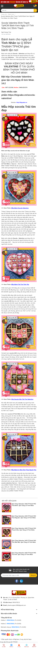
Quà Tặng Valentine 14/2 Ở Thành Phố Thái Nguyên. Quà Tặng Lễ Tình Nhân (24, 516)
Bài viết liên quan (9, 501)
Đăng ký (33, 575)
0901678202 (10, 623)
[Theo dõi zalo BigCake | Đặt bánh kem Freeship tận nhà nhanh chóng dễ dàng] (21, 581)
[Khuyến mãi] (19, 2)
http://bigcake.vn (21, 102)
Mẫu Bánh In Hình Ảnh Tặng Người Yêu (23, 470)
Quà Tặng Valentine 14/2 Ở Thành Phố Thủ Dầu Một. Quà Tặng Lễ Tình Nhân (24, 541)
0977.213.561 (9, 87)
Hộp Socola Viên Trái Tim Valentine (22, 399)
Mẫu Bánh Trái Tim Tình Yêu (20, 284)
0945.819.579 (23, 87)
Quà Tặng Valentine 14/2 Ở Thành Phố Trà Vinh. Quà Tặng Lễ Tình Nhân (24, 553)
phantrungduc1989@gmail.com (16, 605)
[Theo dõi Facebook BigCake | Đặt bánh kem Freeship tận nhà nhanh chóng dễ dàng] (16, 581)
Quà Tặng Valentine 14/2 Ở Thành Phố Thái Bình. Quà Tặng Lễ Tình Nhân (24, 504)
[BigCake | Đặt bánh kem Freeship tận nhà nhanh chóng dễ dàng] (19, 6)
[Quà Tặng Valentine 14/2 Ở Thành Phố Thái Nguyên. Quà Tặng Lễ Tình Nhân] (6, 519)
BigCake (16, 639)
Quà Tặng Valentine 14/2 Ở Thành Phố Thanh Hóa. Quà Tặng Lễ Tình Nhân (24, 529)
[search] (35, 10)
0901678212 (16, 602)
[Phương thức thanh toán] (12, 634)
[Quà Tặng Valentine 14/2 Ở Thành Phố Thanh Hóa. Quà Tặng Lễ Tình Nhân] (6, 532)
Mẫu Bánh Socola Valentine (20, 208)
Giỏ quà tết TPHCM (11, 642)
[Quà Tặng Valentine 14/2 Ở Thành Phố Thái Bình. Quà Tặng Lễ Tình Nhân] (6, 507)
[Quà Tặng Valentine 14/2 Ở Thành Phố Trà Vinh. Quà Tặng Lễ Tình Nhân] (6, 556)
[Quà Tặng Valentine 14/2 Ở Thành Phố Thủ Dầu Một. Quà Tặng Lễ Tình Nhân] (6, 544)
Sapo (29, 639)
